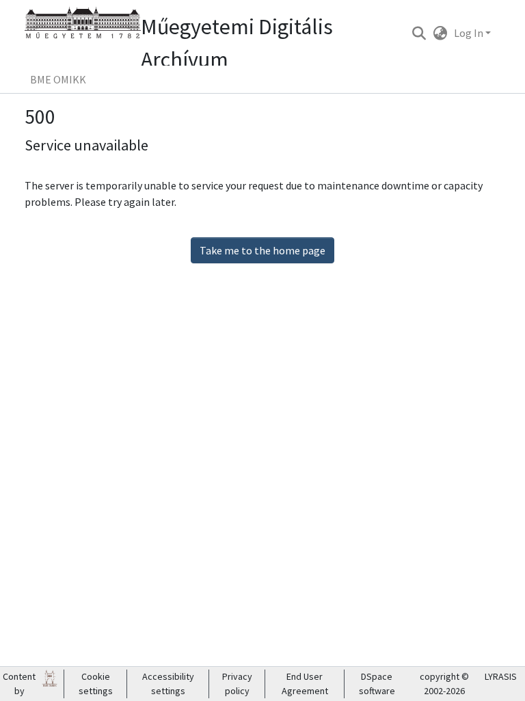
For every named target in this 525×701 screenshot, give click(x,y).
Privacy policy (237, 683)
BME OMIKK (58, 79)
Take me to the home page (262, 250)
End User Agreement (305, 683)
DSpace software (377, 683)
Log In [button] (469, 33)
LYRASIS (501, 676)
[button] (418, 33)
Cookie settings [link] (96, 683)
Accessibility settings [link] (168, 683)
